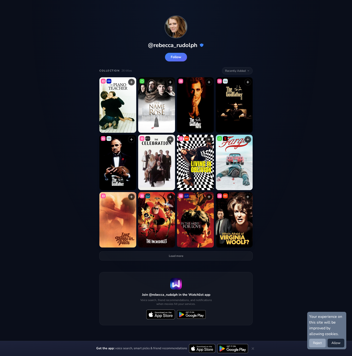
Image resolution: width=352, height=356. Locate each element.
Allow (336, 343)
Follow (176, 57)
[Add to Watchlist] (131, 82)
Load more (176, 256)
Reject (317, 343)
